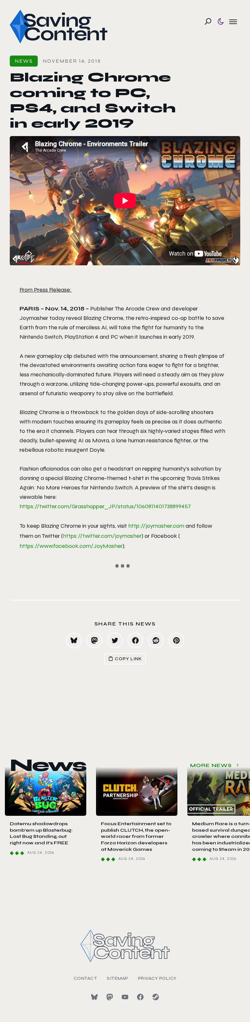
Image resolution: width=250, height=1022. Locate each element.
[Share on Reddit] (156, 640)
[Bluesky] (94, 997)
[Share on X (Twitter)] (115, 640)
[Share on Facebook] (135, 640)
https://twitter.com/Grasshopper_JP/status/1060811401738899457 (105, 506)
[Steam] (155, 997)
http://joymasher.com (156, 525)
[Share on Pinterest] (176, 640)
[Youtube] (125, 997)
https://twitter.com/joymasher (102, 535)
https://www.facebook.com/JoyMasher (71, 545)
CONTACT (85, 978)
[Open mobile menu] (233, 21)
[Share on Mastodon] (94, 640)
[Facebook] (140, 997)
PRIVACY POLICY (157, 978)
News (24, 61)
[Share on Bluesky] (74, 640)
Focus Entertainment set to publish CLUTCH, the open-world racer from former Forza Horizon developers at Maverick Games (136, 836)
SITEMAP (117, 978)
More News (211, 765)
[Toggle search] (208, 21)
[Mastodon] (109, 997)
